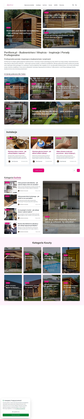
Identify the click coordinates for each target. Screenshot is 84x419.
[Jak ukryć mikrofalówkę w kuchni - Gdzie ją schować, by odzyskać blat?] (61, 207)
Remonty (62, 5)
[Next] (78, 170)
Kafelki (55, 5)
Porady (8, 27)
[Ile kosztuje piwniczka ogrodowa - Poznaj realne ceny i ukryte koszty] (32, 260)
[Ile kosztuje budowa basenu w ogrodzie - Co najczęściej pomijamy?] (52, 260)
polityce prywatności (20, 408)
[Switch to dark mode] (76, 5)
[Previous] (74, 170)
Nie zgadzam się (15, 411)
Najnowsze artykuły (29, 5)
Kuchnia (45, 5)
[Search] (73, 5)
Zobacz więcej (38, 170)
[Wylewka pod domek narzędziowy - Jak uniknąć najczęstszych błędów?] (22, 29)
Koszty (50, 5)
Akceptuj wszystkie (16, 415)
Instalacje (38, 5)
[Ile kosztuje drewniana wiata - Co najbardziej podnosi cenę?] (13, 260)
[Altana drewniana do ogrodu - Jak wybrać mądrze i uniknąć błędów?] (52, 288)
